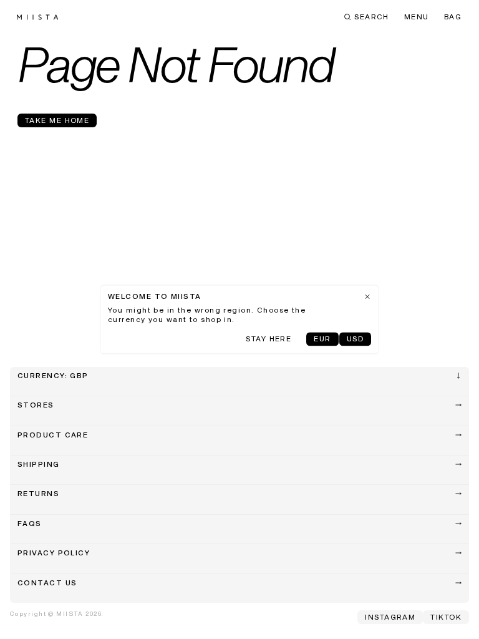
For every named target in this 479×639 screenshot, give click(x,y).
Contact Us (47, 583)
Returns (38, 494)
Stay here (268, 340)
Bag (453, 17)
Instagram (390, 618)
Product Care (52, 435)
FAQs (29, 524)
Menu (416, 17)
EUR (322, 340)
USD (355, 340)
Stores (35, 405)
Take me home (57, 121)
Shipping (38, 465)
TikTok (446, 618)
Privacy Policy (53, 553)
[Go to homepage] (37, 17)
